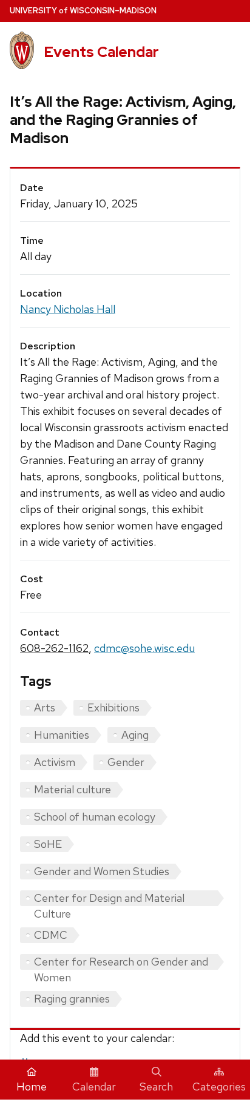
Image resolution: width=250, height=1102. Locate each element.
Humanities (61, 735)
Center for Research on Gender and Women (121, 962)
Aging (135, 735)
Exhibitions (113, 707)
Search (156, 1087)
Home (31, 1087)
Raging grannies (72, 999)
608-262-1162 (54, 648)
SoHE (48, 844)
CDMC (50, 935)
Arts (44, 707)
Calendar (94, 1087)
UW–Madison (83, 10)
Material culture (72, 789)
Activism (54, 762)
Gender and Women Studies (101, 871)
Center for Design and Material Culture (109, 898)
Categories (219, 1087)
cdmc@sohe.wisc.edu (144, 648)
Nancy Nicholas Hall (67, 309)
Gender (125, 762)
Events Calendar (101, 51)
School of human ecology (94, 817)
